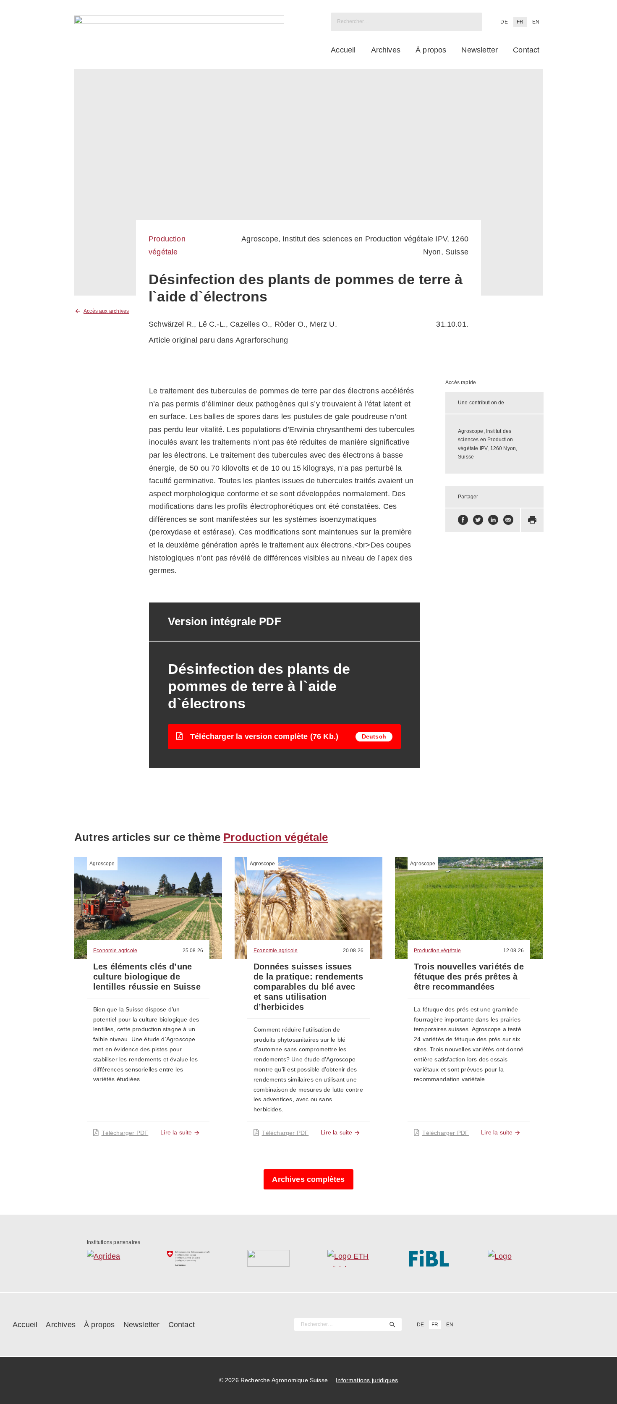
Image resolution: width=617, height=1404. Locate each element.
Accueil (343, 50)
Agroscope (102, 864)
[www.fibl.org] (429, 1258)
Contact (526, 50)
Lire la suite (176, 1132)
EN (535, 22)
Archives (385, 50)
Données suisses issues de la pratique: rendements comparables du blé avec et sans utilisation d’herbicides (308, 986)
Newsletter (479, 50)
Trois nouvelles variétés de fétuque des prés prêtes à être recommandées (469, 976)
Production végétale (275, 837)
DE (503, 22)
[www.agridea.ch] (108, 1258)
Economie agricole (115, 950)
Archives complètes (308, 1179)
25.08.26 (193, 950)
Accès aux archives (106, 311)
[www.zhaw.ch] (509, 1258)
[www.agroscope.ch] (188, 1258)
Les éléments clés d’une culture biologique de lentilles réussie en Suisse (147, 976)
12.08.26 (513, 950)
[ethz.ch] (348, 1258)
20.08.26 (353, 950)
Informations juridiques (367, 1380)
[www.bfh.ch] (268, 1258)
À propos (431, 50)
